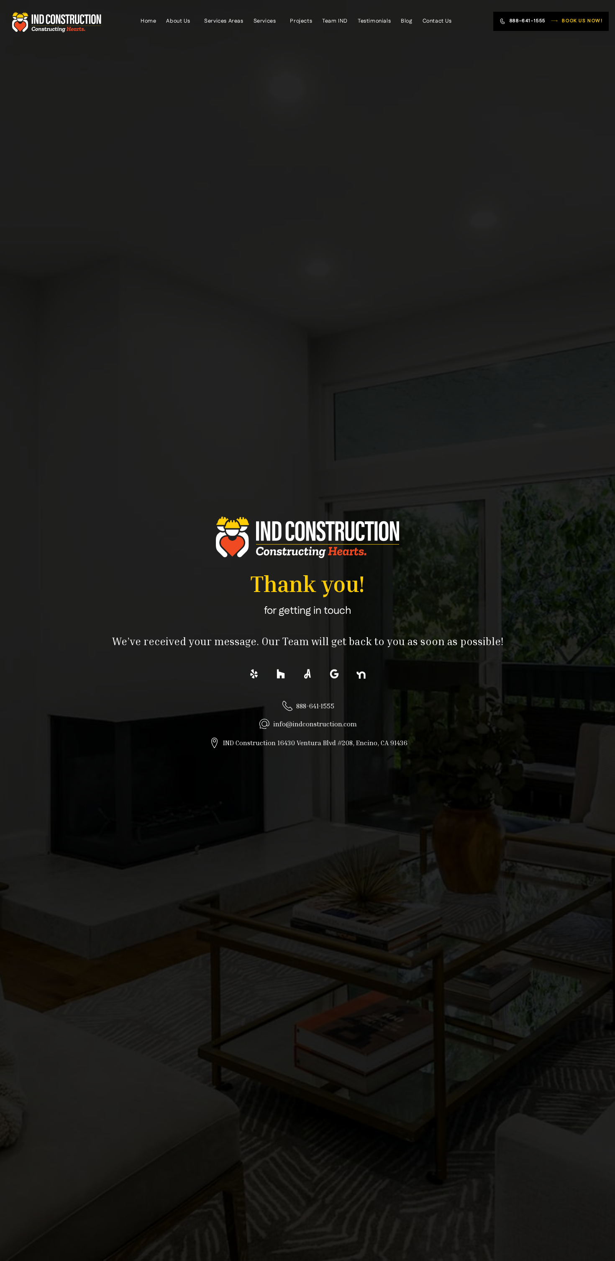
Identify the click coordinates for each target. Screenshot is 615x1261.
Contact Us (437, 21)
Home (148, 21)
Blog (406, 21)
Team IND (335, 21)
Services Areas (223, 21)
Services (265, 21)
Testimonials (374, 21)
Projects (301, 21)
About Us (178, 21)
